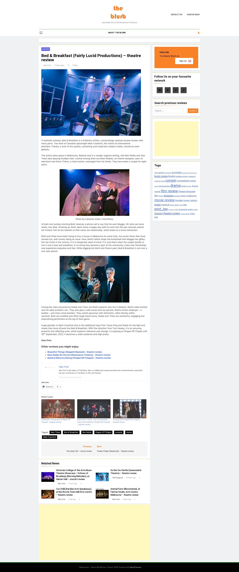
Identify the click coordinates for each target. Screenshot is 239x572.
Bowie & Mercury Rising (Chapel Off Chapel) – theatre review (79, 358)
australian (177, 172)
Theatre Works (184, 214)
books (171, 176)
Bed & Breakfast (71, 432)
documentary (164, 186)
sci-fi (176, 209)
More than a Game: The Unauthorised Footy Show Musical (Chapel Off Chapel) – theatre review (93, 422)
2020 (156, 173)
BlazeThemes (135, 567)
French (161, 196)
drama (129, 432)
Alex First (47, 65)
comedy (118, 432)
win (156, 217)
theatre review (171, 213)
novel (181, 205)
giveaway (169, 195)
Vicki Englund (117, 478)
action (161, 172)
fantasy (189, 186)
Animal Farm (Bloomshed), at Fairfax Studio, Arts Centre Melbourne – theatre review (125, 492)
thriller (192, 214)
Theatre (45, 49)
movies (179, 200)
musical (165, 204)
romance (171, 209)
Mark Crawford (49, 437)
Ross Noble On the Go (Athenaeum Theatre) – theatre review (78, 355)
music (157, 204)
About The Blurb (117, 33)
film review (169, 191)
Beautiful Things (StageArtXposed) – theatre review (74, 352)
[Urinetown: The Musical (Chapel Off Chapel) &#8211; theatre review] (58, 408)
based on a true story (189, 173)
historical (177, 196)
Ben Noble (86, 432)
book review (161, 176)
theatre (158, 213)
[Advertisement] (94, 532)
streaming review (186, 209)
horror (183, 196)
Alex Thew (55, 432)
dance (156, 186)
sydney (195, 209)
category (192, 176)
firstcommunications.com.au (70, 377)
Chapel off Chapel (103, 432)
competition (183, 180)
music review (174, 205)
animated (168, 173)
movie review (164, 200)
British (185, 176)
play (185, 205)
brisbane (179, 176)
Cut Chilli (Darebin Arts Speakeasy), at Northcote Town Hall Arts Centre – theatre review (74, 492)
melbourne (192, 196)
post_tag (161, 209)
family (183, 186)
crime (193, 180)
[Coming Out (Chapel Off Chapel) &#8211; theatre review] (129, 408)
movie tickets (190, 200)
